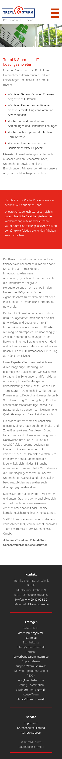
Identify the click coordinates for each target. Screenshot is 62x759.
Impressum (31, 723)
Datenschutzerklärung (31, 728)
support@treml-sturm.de (31, 666)
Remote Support (31, 732)
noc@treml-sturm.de (31, 680)
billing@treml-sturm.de (31, 647)
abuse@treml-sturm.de (31, 699)
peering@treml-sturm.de (31, 689)
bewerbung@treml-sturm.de (31, 656)
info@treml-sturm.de (35, 604)
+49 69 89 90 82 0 (36, 599)
